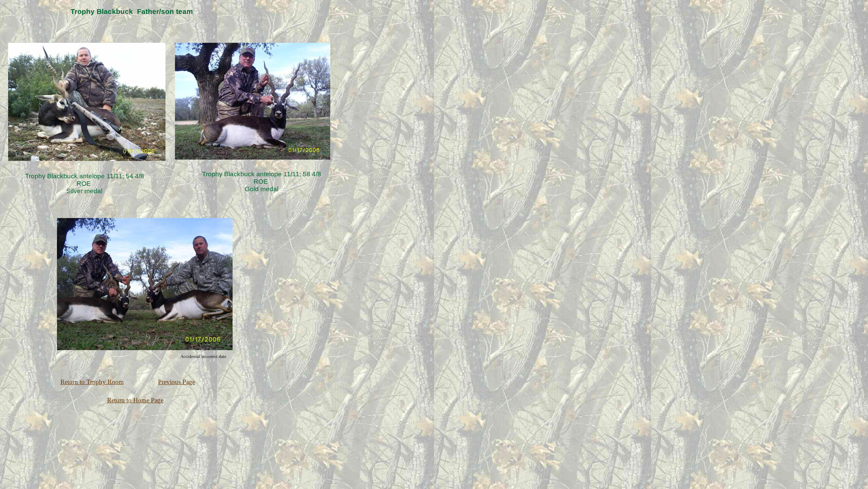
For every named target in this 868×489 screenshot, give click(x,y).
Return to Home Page (135, 400)
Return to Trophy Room (92, 381)
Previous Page (176, 381)
